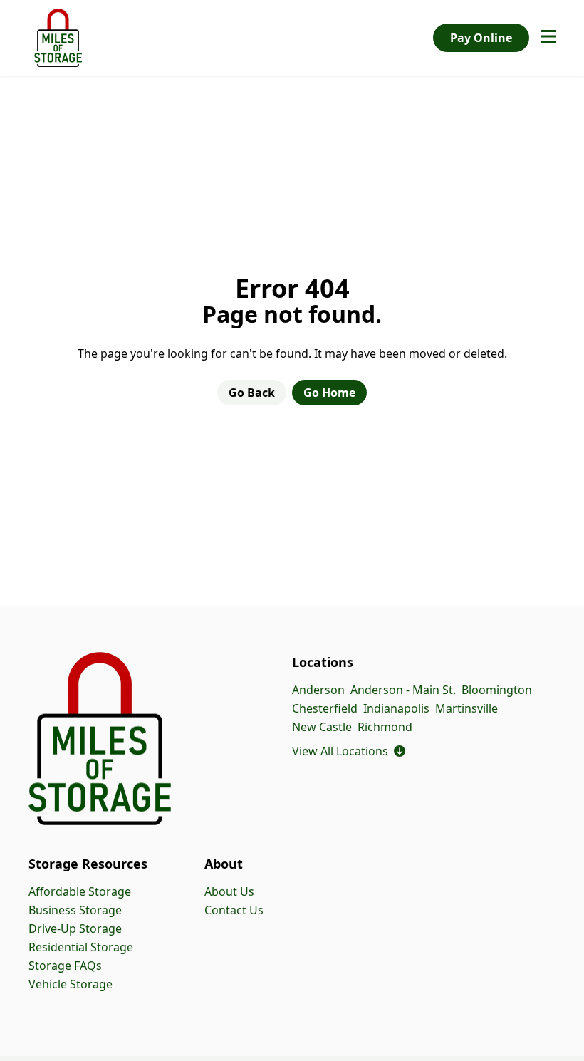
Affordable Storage (79, 891)
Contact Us (234, 910)
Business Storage (75, 910)
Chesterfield (325, 708)
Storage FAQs (65, 965)
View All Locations (348, 751)
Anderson (318, 690)
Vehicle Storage (70, 984)
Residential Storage (80, 947)
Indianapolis (396, 708)
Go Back (252, 392)
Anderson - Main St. (403, 690)
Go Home (329, 392)
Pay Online (481, 38)
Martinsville (466, 708)
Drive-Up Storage (75, 928)
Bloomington (497, 690)
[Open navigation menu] (548, 37)
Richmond (385, 727)
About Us (229, 891)
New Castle (322, 727)
